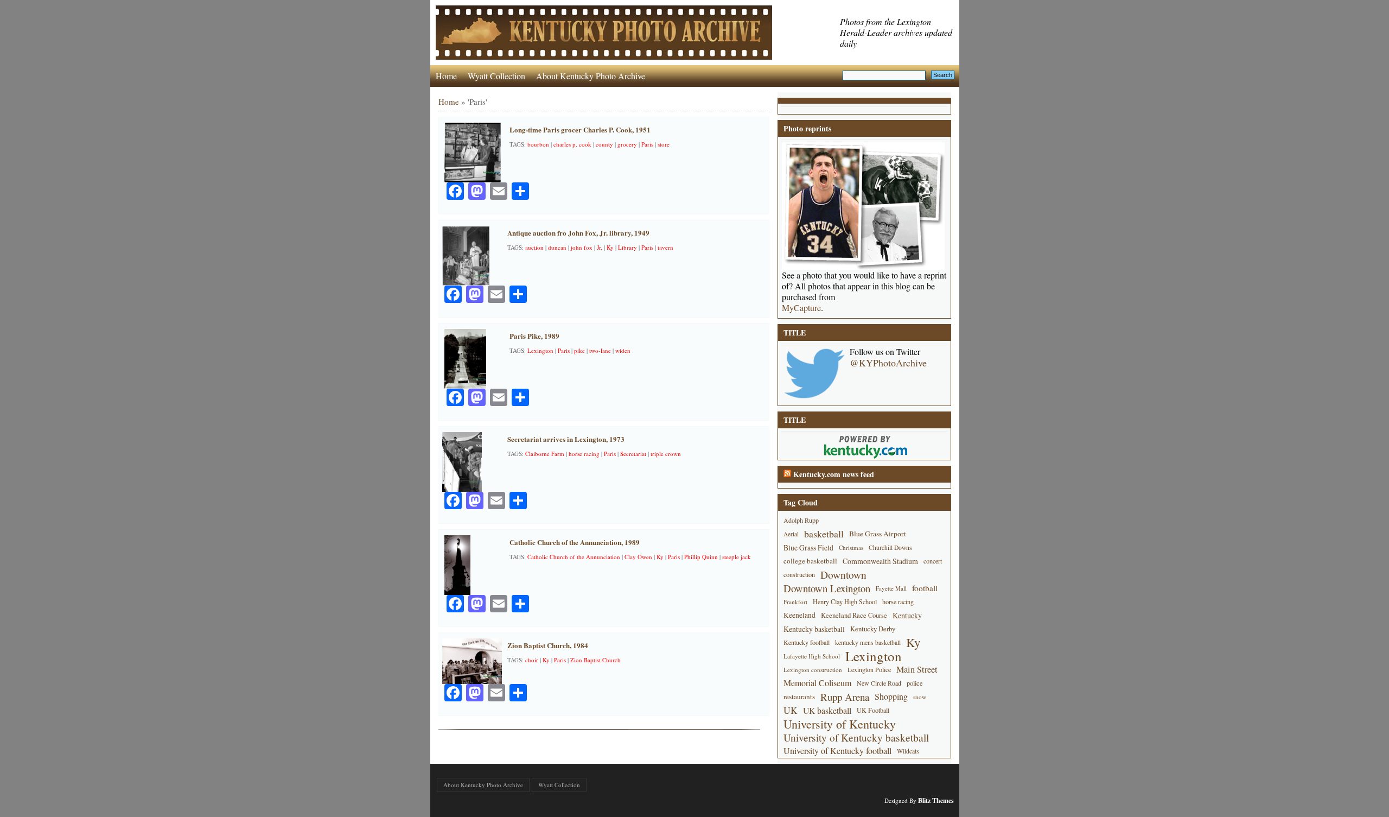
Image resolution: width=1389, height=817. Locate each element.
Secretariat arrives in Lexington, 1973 (566, 439)
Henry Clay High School (845, 601)
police (915, 683)
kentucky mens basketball (868, 642)
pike (579, 350)
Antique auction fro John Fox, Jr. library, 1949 (578, 232)
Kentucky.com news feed (833, 474)
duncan (557, 247)
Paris (647, 144)
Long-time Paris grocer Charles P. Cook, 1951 (580, 129)
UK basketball (827, 710)
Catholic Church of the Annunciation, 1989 (574, 542)
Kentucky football (806, 642)
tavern (665, 247)
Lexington (540, 350)
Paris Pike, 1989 (534, 336)
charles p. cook (572, 144)
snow (919, 697)
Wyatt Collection (496, 75)
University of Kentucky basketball (856, 737)
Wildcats (908, 750)
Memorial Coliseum (817, 683)
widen (622, 350)
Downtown (843, 574)
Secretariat (633, 453)
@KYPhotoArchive (888, 362)
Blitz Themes (936, 800)
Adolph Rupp (801, 520)
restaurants (799, 696)
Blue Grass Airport (877, 534)
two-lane (600, 350)
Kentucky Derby (872, 629)
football (925, 587)
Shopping (891, 696)
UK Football (873, 710)
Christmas (851, 547)
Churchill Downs (890, 547)
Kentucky (907, 615)
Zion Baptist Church (595, 660)
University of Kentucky (839, 724)
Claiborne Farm (544, 453)
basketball (824, 533)
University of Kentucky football (837, 751)
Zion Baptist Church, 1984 (547, 645)
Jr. (599, 247)
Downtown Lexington (826, 588)
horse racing (584, 453)
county (604, 144)
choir (531, 660)
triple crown (666, 453)
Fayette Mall (891, 588)
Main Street (917, 669)
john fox (581, 247)
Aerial (791, 534)
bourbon (538, 144)
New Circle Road (879, 683)
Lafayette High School (811, 656)
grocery (627, 144)
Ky (610, 247)
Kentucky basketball (814, 629)
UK (790, 710)
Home (446, 75)
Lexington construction (812, 670)
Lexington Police (869, 669)
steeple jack (736, 557)
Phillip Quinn (701, 557)
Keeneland (799, 615)
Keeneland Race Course (854, 615)
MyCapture (801, 307)
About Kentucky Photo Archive (590, 75)
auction (534, 247)
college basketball (810, 561)
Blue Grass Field (808, 547)
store (664, 144)
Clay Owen (638, 557)
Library (627, 247)
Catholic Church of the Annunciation (573, 557)
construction (799, 574)
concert (932, 560)
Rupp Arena (844, 697)
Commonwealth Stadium (880, 561)
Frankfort (795, 602)
